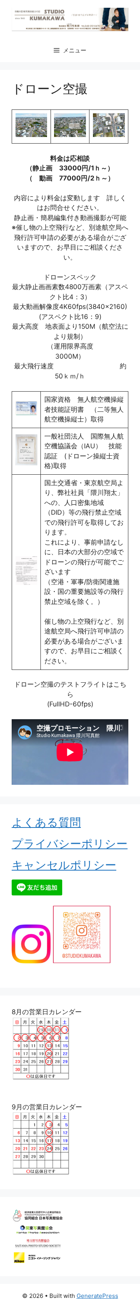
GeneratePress (97, 1295)
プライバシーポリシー (70, 843)
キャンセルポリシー (64, 865)
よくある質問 (46, 822)
